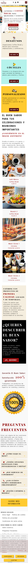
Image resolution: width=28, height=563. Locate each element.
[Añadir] (15, 165)
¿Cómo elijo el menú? (11, 455)
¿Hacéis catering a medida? (13, 492)
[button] (16, 2)
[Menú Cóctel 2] (12, 261)
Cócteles (14, 246)
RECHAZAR (21, 556)
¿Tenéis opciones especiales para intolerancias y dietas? (14, 464)
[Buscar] (13, 2)
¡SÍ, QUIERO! (11, 360)
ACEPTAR (14, 560)
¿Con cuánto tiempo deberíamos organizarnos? (11, 483)
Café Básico (14, 179)
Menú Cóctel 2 (14, 276)
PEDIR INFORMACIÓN (13, 25)
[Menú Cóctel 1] (12, 229)
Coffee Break (14, 182)
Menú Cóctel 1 (14, 244)
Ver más (13, 54)
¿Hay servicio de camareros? (12, 473)
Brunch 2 (14, 211)
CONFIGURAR (8, 556)
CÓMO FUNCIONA (13, 28)
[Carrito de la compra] (18, 2)
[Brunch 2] (12, 197)
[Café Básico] (12, 165)
